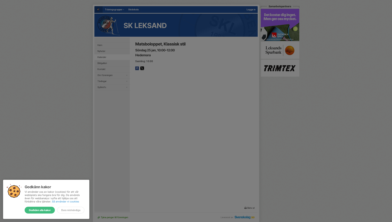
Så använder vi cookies (65, 201)
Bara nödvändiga (70, 210)
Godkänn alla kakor (40, 210)
